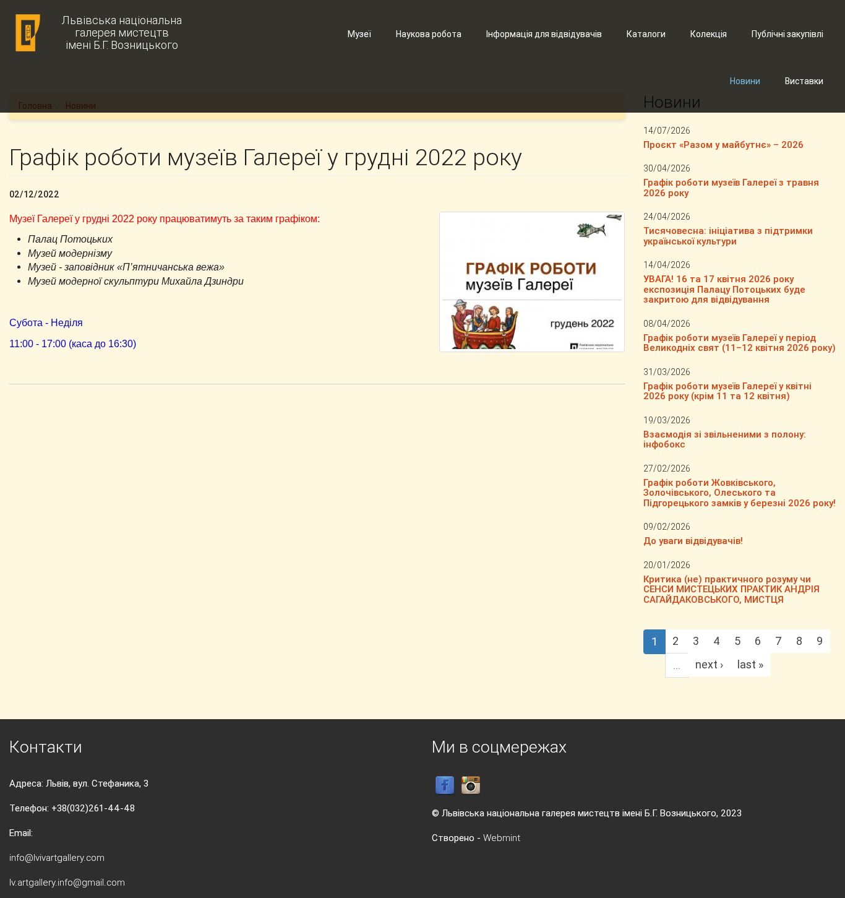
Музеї (359, 34)
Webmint (501, 838)
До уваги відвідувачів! (693, 540)
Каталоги (646, 34)
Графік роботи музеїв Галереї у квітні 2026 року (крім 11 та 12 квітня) (727, 391)
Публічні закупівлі (787, 34)
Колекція (708, 34)
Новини (745, 81)
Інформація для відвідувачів (544, 34)
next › (709, 664)
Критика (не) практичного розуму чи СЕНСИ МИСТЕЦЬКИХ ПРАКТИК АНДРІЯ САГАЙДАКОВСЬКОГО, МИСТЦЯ (731, 589)
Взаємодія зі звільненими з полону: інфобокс (724, 439)
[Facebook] (445, 785)
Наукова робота (428, 34)
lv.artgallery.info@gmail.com (67, 882)
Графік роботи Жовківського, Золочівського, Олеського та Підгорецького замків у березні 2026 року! (739, 493)
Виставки (804, 81)
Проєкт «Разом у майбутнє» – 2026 (723, 144)
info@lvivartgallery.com (57, 857)
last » (750, 664)
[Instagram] (471, 785)
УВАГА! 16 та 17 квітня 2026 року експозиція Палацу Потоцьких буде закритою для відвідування (724, 289)
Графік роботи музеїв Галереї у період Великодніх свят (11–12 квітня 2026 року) (739, 343)
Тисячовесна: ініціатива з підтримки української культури (728, 236)
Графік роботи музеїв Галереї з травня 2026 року (731, 187)
